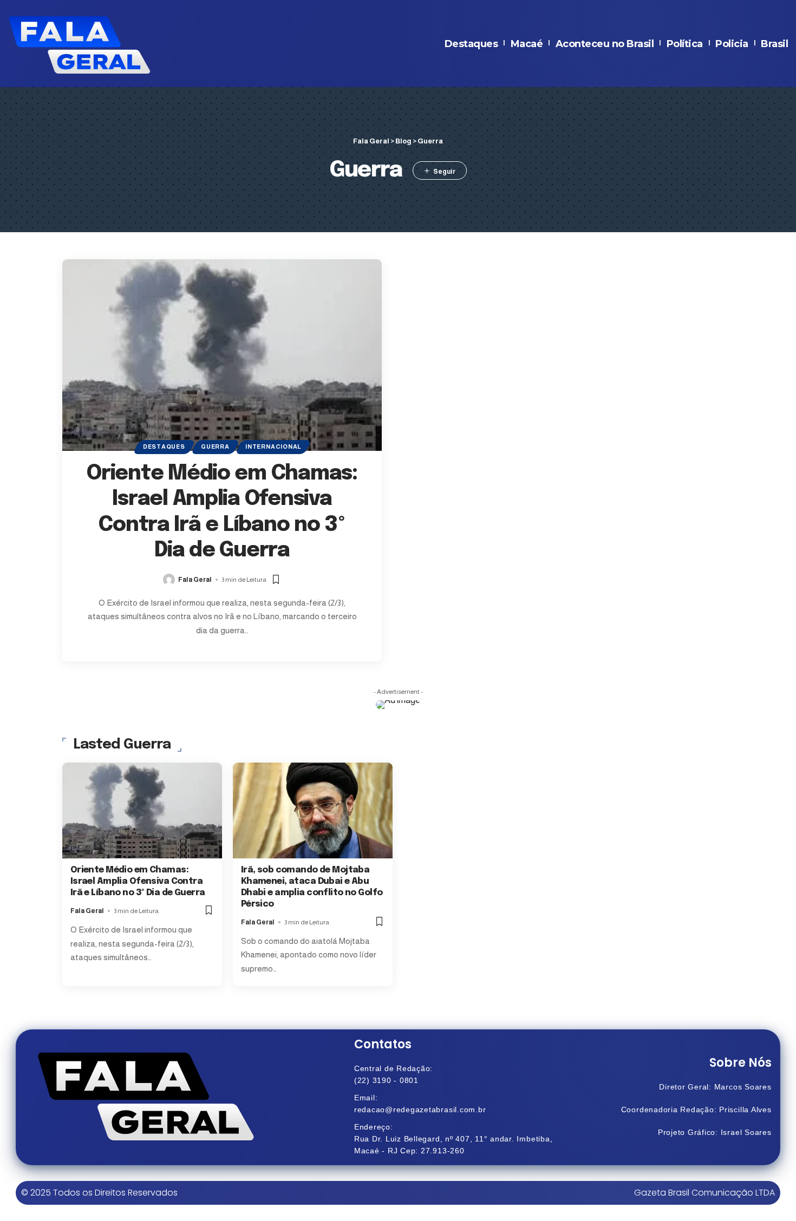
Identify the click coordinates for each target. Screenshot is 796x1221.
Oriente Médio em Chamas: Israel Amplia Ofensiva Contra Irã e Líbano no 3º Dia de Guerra (137, 881)
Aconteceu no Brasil (605, 44)
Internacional (273, 446)
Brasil (774, 44)
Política (685, 44)
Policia (731, 44)
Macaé (527, 44)
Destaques (471, 44)
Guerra (215, 446)
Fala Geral (195, 579)
